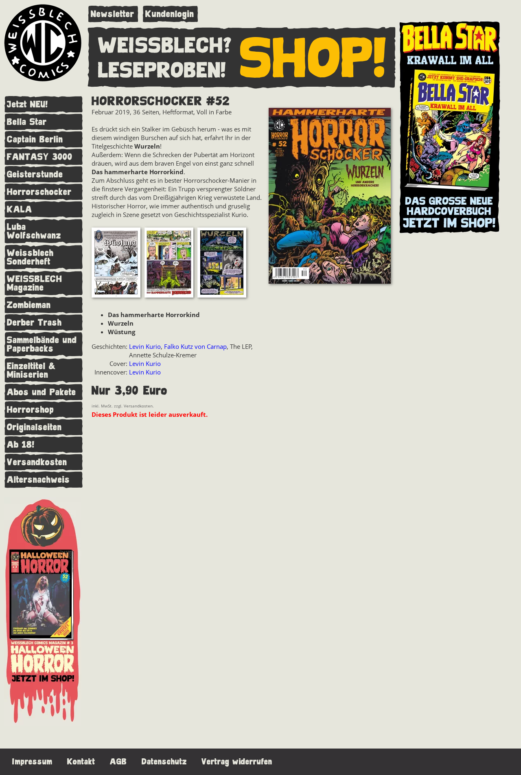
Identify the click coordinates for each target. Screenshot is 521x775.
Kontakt (81, 762)
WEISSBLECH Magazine (34, 283)
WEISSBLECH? (165, 46)
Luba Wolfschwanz (34, 231)
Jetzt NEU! (27, 104)
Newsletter (112, 14)
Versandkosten (37, 462)
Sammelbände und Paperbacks (42, 344)
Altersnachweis (38, 479)
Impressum (32, 762)
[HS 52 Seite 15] (168, 264)
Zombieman (29, 305)
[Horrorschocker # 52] (330, 197)
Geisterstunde (35, 174)
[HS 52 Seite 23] (116, 264)
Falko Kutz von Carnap (195, 346)
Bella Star (27, 121)
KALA (19, 209)
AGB (118, 762)
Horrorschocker (39, 191)
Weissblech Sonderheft (30, 257)
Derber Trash (34, 322)
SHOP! (313, 58)
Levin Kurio (145, 346)
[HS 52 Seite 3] (221, 264)
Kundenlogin (169, 14)
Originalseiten (34, 427)
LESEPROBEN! (162, 70)
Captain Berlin (35, 139)
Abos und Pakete (41, 392)
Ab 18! (21, 444)
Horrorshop (30, 409)
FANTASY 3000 (39, 156)
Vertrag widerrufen (236, 762)
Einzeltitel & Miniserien (31, 370)
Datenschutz (164, 762)
